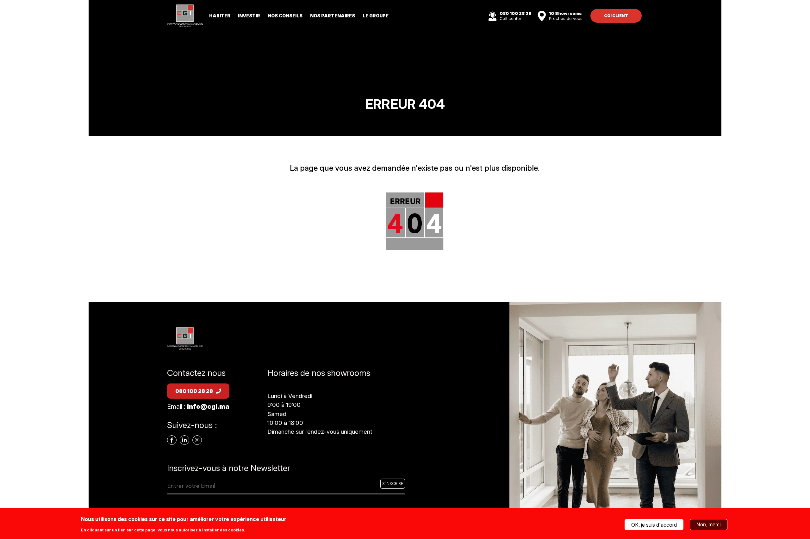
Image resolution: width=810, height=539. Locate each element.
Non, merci (708, 524)
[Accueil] (185, 15)
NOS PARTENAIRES (332, 15)
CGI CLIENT (616, 15)
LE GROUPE (376, 15)
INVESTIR (249, 15)
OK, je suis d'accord (654, 525)
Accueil (414, 273)
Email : (198, 406)
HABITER (219, 15)
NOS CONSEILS (285, 15)
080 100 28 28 (194, 391)
